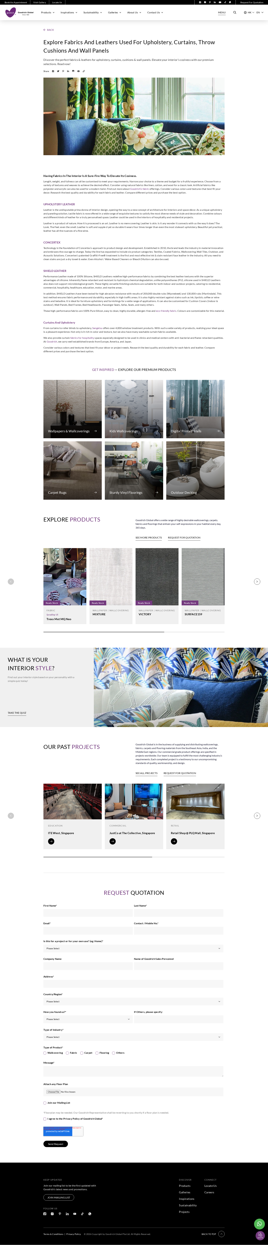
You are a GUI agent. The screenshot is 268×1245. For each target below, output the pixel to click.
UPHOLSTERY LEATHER (59, 204)
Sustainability (91, 12)
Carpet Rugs (57, 492)
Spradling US (52, 614)
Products (46, 12)
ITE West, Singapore (61, 833)
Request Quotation (257, 1228)
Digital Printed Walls (186, 431)
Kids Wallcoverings (123, 431)
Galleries (113, 12)
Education (55, 825)
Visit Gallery (39, 2)
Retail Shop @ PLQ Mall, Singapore (193, 833)
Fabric (51, 610)
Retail (175, 825)
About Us (132, 12)
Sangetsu (97, 327)
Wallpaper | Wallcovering (111, 610)
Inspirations (67, 12)
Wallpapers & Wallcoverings (69, 431)
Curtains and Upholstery (59, 322)
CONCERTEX (51, 242)
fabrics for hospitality (82, 337)
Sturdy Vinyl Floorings (125, 492)
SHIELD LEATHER (54, 270)
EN (258, 12)
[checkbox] (133, 1053)
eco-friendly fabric (166, 310)
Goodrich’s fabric (139, 188)
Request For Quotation (251, 2)
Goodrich (52, 341)
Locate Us (57, 2)
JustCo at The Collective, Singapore (132, 833)
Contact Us (153, 12)
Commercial (117, 825)
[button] (48, 30)
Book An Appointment (16, 2)
